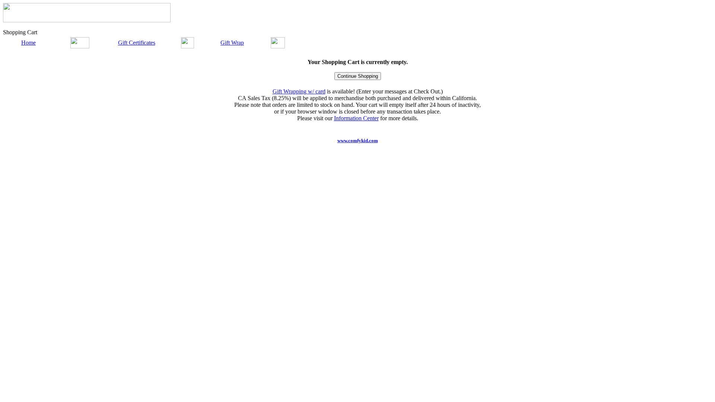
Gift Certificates (136, 42)
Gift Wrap (232, 42)
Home (28, 42)
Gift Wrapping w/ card (299, 91)
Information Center (356, 118)
